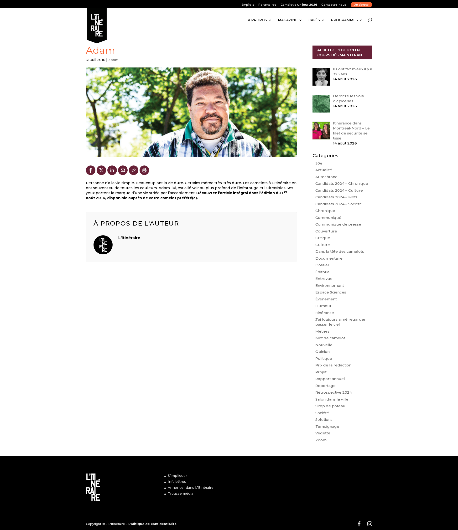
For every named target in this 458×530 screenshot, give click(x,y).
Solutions (324, 419)
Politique (323, 358)
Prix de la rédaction (333, 365)
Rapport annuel (330, 378)
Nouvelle (324, 345)
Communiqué (328, 217)
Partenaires (267, 4)
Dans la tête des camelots (339, 251)
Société (322, 413)
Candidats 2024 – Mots (336, 197)
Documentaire (329, 258)
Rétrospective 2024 (333, 392)
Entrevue (324, 278)
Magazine (287, 20)
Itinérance (324, 312)
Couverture (326, 231)
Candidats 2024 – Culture (339, 190)
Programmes (344, 20)
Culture (322, 244)
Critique (322, 238)
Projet (321, 372)
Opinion (322, 351)
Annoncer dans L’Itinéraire (190, 487)
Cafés (314, 20)
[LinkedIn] (112, 170)
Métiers (322, 331)
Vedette (322, 433)
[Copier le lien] (133, 170)
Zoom (113, 60)
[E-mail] (123, 170)
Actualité (323, 170)
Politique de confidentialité (152, 524)
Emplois (247, 4)
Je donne (361, 4)
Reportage (325, 385)
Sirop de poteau (330, 406)
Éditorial (323, 272)
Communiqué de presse (338, 224)
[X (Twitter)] (101, 170)
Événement (326, 299)
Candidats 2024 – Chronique (341, 183)
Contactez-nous (333, 4)
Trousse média (180, 493)
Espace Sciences (330, 292)
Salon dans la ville (331, 399)
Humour (323, 306)
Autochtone (326, 177)
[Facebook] (90, 170)
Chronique (325, 210)
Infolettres (177, 481)
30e (318, 163)
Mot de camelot (330, 338)
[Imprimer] (144, 170)
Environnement (329, 285)
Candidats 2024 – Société (338, 204)
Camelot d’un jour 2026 (299, 4)
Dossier (322, 265)
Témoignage (327, 426)
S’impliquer (177, 475)
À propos (257, 20)
